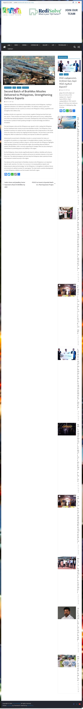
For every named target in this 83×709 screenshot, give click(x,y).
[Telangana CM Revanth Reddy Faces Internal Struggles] (67, 630)
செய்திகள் (66, 74)
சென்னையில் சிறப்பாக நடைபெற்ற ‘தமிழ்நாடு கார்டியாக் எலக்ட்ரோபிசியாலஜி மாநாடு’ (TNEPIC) (78, 309)
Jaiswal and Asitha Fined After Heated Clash (78, 668)
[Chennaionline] (4, 47)
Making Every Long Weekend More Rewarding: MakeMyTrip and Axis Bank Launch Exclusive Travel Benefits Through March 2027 (78, 155)
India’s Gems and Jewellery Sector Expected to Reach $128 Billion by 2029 (14, 184)
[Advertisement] (41, 30)
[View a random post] (78, 47)
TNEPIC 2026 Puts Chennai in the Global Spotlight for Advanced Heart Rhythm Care (78, 519)
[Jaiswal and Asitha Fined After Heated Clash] (67, 674)
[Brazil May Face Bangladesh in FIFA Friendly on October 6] (67, 581)
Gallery (45, 45)
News (16, 45)
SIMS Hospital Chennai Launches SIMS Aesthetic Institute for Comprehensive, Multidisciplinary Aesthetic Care (78, 379)
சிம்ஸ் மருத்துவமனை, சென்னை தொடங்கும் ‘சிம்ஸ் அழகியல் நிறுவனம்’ (68, 82)
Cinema (24, 45)
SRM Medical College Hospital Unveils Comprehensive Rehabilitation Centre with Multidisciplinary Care (78, 239)
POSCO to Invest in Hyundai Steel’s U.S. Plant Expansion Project (42, 183)
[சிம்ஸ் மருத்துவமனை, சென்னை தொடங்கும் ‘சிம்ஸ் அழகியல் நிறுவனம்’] (69, 66)
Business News (8, 87)
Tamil (61, 74)
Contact (10, 49)
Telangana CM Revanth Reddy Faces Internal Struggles (78, 624)
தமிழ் (9, 45)
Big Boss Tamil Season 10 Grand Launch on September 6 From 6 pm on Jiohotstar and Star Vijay (78, 453)
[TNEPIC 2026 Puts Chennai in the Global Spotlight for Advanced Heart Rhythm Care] (67, 525)
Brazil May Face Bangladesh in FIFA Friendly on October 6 (78, 575)
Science (19, 87)
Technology (62, 45)
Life (53, 45)
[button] (11, 45)
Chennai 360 (34, 45)
